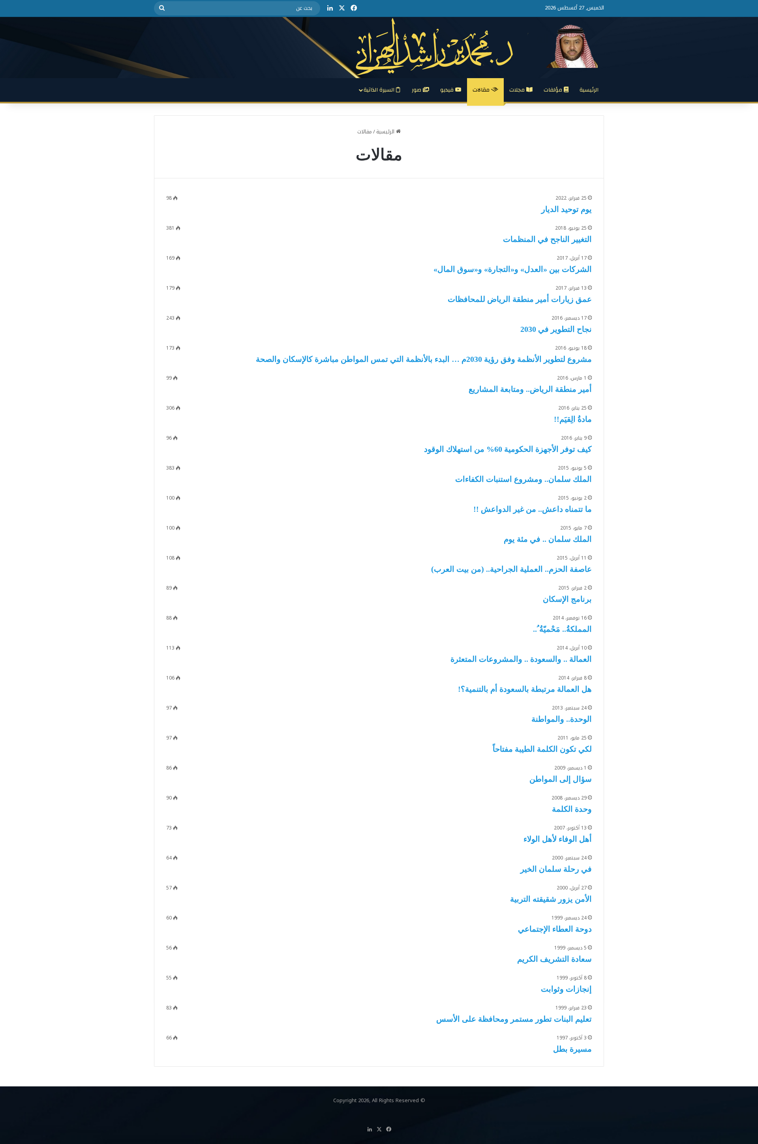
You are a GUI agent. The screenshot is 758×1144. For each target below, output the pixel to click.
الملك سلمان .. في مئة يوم (548, 539)
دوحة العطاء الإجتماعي (555, 929)
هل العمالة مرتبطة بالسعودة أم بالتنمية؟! (525, 689)
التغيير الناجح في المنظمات (547, 239)
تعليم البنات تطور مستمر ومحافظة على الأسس (514, 1019)
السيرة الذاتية (380, 90)
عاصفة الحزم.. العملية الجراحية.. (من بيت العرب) (511, 569)
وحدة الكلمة (572, 809)
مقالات (482, 90)
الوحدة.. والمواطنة (561, 719)
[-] (480, 46)
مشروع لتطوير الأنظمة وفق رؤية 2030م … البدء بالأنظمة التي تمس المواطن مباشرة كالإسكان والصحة (424, 359)
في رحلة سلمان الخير (556, 869)
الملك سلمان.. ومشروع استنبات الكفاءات (523, 479)
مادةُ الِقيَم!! (573, 419)
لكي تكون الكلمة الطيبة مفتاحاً (542, 749)
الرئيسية (589, 90)
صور (417, 90)
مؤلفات (554, 90)
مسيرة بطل (572, 1049)
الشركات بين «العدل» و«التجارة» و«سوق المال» (512, 269)
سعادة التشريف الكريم (554, 959)
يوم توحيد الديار (566, 209)
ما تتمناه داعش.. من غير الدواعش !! (532, 509)
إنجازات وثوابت (566, 989)
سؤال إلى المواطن (560, 779)
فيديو (447, 90)
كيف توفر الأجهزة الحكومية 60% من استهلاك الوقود (508, 449)
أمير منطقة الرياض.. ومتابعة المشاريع (530, 389)
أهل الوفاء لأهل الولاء (557, 839)
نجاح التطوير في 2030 (556, 329)
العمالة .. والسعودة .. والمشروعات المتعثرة (521, 659)
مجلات (517, 90)
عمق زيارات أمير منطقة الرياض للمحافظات (520, 299)
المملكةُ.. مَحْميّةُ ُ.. (562, 629)
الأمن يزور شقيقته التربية (551, 899)
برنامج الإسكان (567, 599)
